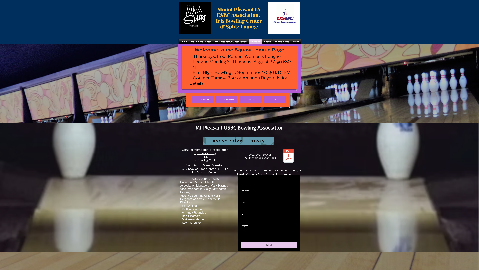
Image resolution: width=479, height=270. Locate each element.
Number (244, 214)
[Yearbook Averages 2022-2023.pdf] (288, 156)
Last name (245, 191)
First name (245, 179)
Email (243, 202)
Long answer (246, 226)
